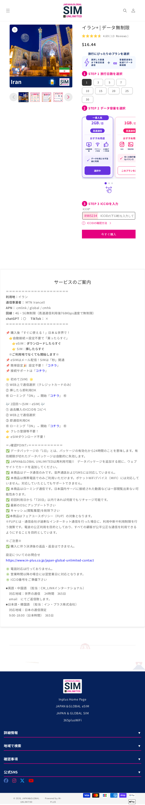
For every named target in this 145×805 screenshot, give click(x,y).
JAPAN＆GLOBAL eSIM (72, 706)
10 (87, 91)
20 (114, 91)
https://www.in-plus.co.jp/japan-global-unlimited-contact (50, 560)
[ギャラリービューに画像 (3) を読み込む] (46, 97)
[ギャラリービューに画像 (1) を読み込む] (23, 97)
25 (127, 91)
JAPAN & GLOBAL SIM (72, 713)
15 (101, 91)
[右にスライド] (68, 97)
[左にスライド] (13, 97)
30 (87, 99)
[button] (8, 10)
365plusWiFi (72, 720)
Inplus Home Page (72, 699)
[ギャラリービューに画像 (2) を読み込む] (35, 97)
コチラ (52, 365)
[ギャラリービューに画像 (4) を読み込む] (58, 97)
